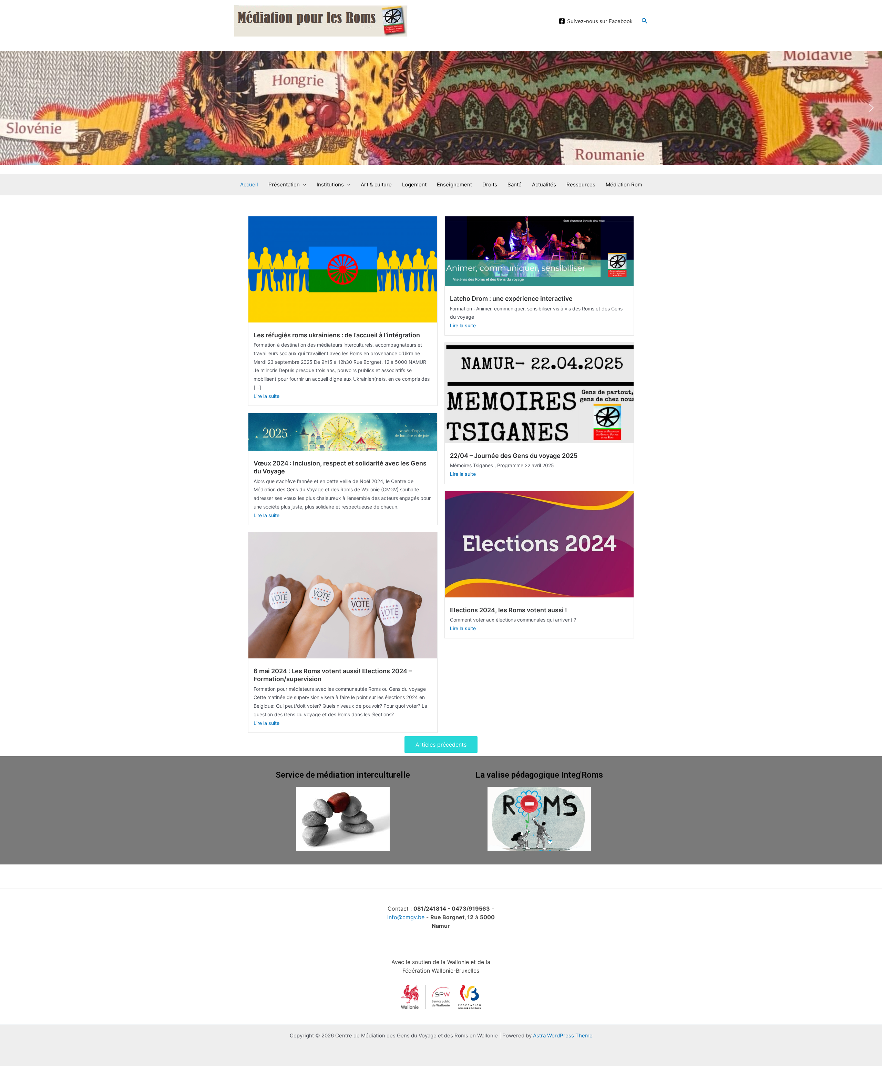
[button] (10, 107)
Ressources (580, 184)
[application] (303, 184)
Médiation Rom (624, 184)
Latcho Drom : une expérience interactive (511, 298)
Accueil (249, 184)
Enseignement (454, 184)
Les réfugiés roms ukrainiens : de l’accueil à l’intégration (337, 335)
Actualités (544, 184)
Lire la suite (266, 396)
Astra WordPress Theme (563, 1035)
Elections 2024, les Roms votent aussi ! (508, 610)
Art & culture (376, 184)
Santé (514, 184)
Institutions (330, 184)
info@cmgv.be (405, 917)
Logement (414, 184)
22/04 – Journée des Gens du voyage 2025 (513, 455)
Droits (489, 184)
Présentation (284, 184)
